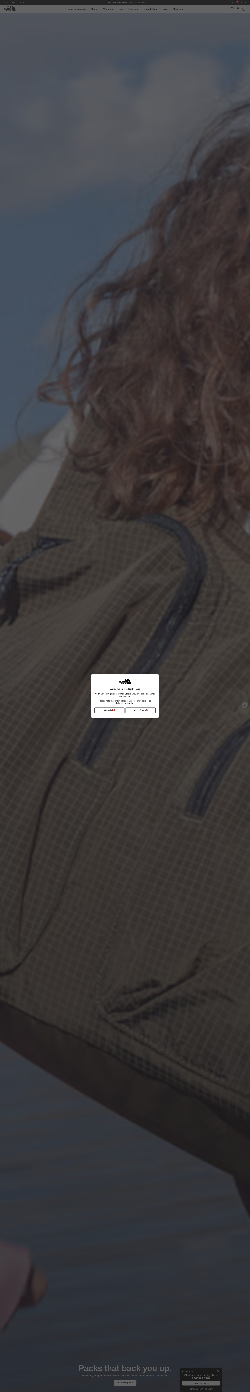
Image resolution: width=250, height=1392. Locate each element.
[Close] (154, 678)
